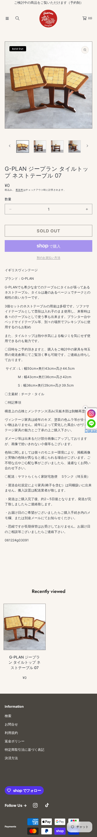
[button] (7, 18)
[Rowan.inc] (48, 18)
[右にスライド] (87, 146)
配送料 (19, 189)
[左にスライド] (10, 146)
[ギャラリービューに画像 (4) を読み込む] (74, 146)
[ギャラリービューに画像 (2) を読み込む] (40, 146)
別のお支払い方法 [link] (48, 257)
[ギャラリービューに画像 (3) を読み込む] (57, 146)
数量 (8, 199)
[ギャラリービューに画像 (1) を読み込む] (22, 146)
